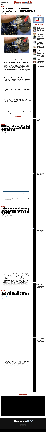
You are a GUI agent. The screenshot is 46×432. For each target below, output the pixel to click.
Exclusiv (22, 4)
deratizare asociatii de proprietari (10, 361)
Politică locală (26, 4)
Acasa (5, 4)
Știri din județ (35, 4)
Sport (32, 4)
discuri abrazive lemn (7, 86)
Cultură (16, 4)
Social (29, 4)
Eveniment (19, 4)
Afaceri (13, 4)
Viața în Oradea (39, 4)
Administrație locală (9, 4)
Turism (23, 6)
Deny (5, 13)
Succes (5, 216)
